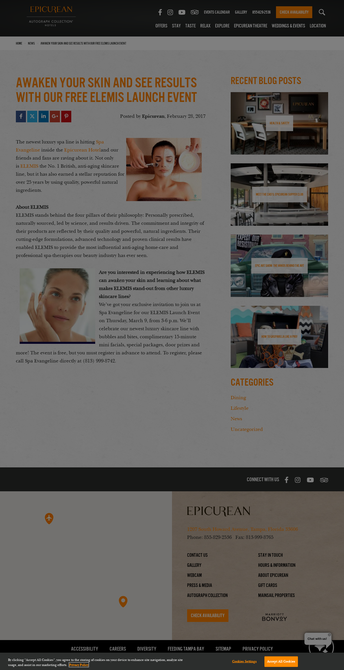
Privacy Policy (78, 665)
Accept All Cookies (281, 661)
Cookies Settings (244, 661)
